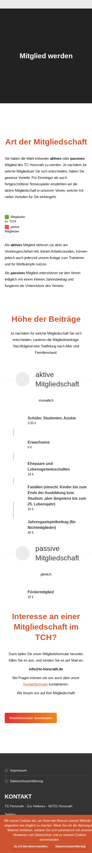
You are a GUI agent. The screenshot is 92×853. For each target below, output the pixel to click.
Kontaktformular (35, 684)
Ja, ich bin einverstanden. (31, 846)
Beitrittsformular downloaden (30, 718)
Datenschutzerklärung (26, 781)
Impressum (18, 770)
